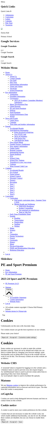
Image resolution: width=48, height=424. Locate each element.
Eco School (14, 172)
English (12, 216)
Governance (14, 98)
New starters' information (19, 146)
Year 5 (12, 192)
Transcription (19, 220)
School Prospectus (16, 90)
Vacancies (8, 25)
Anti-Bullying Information (19, 130)
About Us (8, 74)
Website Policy (15, 301)
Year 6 (12, 194)
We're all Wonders (20, 136)
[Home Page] (2, 29)
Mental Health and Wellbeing (24, 204)
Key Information (11, 92)
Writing (17, 226)
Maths (12, 228)
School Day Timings (17, 160)
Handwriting (18, 222)
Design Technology (17, 236)
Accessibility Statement (18, 297)
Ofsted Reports (15, 106)
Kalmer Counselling (26, 208)
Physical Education (16, 246)
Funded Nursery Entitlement (20, 144)
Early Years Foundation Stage (20, 214)
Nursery (13, 180)
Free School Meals (16, 142)
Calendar (8, 21)
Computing (14, 234)
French (12, 238)
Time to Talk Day (25, 212)
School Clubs (14, 158)
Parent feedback (15, 154)
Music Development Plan (19, 104)
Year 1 (12, 184)
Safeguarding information (19, 84)
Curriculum (9, 17)
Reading (17, 218)
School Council (15, 176)
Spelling (17, 224)
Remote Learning (16, 150)
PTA (11, 156)
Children (8, 168)
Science (12, 230)
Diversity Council (16, 178)
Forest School (15, 174)
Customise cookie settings (27, 337)
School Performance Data (19, 114)
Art (11, 232)
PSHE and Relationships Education (22, 248)
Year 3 (12, 188)
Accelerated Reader (17, 128)
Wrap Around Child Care (19, 166)
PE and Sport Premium (18, 108)
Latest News (14, 120)
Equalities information (17, 96)
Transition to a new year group (20, 162)
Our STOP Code (20, 134)
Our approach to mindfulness (29, 210)
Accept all (13, 337)
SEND (12, 116)
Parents (7, 126)
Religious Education (17, 250)
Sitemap (8, 287)
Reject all (5, 337)
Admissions (9, 15)
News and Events (11, 118)
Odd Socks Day (20, 138)
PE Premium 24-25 (12, 283)
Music (12, 244)
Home (7, 72)
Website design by (16, 311)
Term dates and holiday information (22, 124)
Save (20, 422)
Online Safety (15, 148)
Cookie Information (17, 299)
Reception (13, 182)
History (12, 242)
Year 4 (12, 190)
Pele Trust (8, 23)
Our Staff (13, 80)
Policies (12, 110)
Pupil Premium (15, 112)
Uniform (13, 164)
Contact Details (15, 78)
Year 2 (12, 186)
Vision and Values (16, 86)
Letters (7, 19)
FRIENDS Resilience (26, 206)
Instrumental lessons (17, 152)
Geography (14, 240)
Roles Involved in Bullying (23, 132)
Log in (7, 254)
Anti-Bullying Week (21, 140)
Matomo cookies (12, 385)
